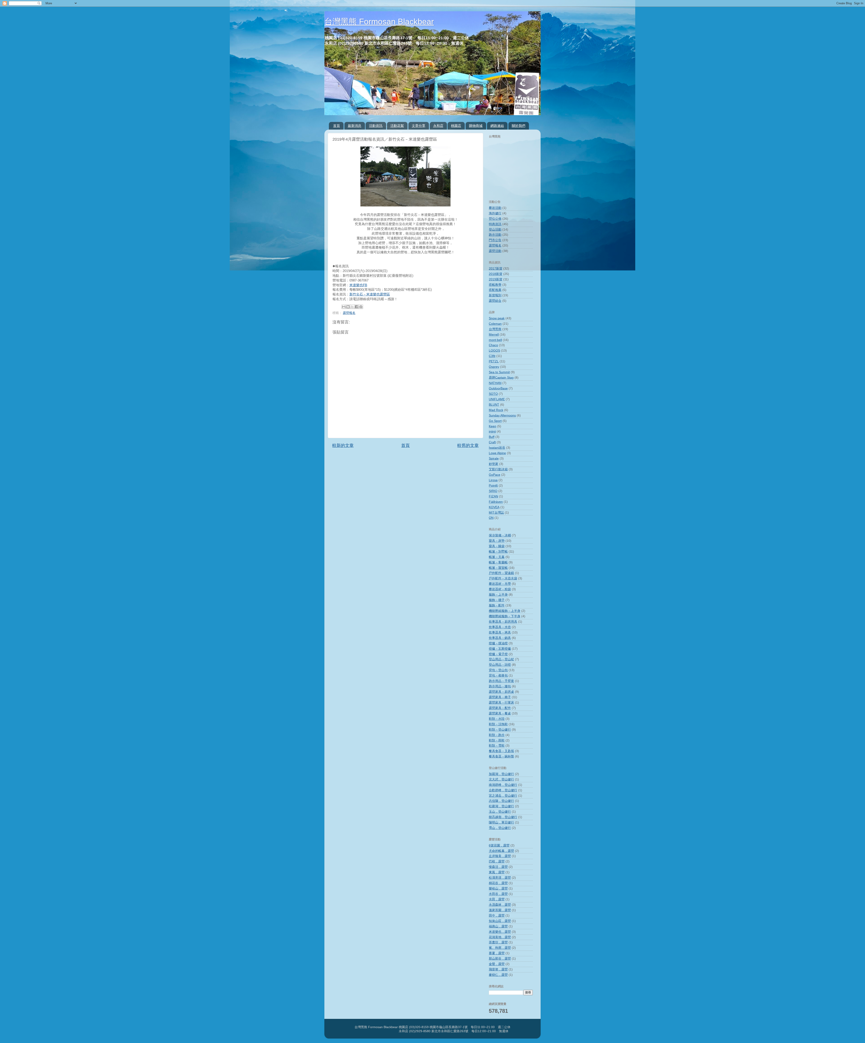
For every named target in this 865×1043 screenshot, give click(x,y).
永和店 (438, 126)
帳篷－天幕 (497, 557)
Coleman (495, 323)
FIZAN (493, 496)
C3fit (492, 356)
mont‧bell (495, 340)
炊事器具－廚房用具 (503, 621)
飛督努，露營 (498, 969)
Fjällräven (496, 501)
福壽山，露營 (498, 926)
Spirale (494, 458)
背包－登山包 (498, 670)
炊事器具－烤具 (500, 632)
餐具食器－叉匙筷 (501, 751)
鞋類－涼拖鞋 (498, 724)
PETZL (494, 361)
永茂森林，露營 (500, 904)
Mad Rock (496, 410)
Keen (492, 426)
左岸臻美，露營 (500, 856)
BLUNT (494, 404)
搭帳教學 (495, 284)
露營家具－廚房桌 (501, 691)
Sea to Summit (499, 372)
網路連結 (497, 126)
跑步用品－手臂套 (501, 681)
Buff (491, 437)
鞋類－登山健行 (500, 729)
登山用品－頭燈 (500, 664)
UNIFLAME (497, 399)
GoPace (494, 474)
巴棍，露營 (497, 861)
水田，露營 (497, 899)
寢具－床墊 (497, 540)
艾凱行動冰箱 (498, 469)
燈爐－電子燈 (498, 654)
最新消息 (354, 126)
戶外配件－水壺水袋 (503, 578)
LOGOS (494, 350)
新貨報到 (495, 295)
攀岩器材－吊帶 (500, 584)
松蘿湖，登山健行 (501, 806)
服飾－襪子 (497, 600)
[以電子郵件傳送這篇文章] (343, 306)
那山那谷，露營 (500, 958)
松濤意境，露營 (500, 877)
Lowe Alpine (497, 453)
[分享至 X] (352, 306)
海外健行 (495, 213)
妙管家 (493, 464)
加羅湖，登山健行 (501, 774)
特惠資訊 (495, 224)
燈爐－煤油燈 (498, 643)
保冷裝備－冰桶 (500, 535)
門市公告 (495, 240)
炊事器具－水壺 (500, 627)
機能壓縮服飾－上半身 (504, 611)
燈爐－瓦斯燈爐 (500, 648)
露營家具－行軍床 (501, 702)
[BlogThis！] (348, 306)
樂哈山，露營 (498, 888)
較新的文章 (343, 445)
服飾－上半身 (498, 594)
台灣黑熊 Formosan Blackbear (379, 21)
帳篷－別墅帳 (498, 551)
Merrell (494, 334)
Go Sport (495, 421)
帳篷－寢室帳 (498, 568)
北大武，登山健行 (501, 779)
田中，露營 (497, 915)
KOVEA (494, 507)
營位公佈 (495, 218)
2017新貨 (495, 268)
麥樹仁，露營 (498, 975)
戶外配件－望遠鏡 (501, 573)
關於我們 (518, 126)
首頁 (336, 126)
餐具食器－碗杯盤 (501, 756)
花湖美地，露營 (500, 937)
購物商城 (476, 126)
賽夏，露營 (497, 953)
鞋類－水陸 (497, 718)
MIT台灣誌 (496, 512)
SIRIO (493, 491)
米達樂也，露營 (500, 931)
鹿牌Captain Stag (501, 377)
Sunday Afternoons (502, 415)
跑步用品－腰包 (500, 686)
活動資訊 (375, 126)
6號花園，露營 (499, 845)
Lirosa (493, 480)
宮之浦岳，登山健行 (503, 795)
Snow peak (497, 318)
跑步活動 (495, 234)
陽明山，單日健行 (501, 822)
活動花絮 (397, 126)
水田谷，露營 (498, 894)
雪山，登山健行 (500, 828)
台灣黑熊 (495, 329)
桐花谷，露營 (498, 883)
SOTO (493, 394)
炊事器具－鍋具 (500, 638)
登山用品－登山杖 (501, 659)
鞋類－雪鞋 (497, 745)
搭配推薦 (495, 290)
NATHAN (495, 383)
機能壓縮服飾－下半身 (504, 616)
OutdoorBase (498, 388)
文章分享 (418, 126)
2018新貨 (495, 274)
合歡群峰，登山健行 (503, 790)
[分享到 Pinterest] (361, 306)
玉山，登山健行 (500, 811)
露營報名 (349, 313)
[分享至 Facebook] (356, 306)
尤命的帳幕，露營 (501, 851)
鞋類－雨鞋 (497, 740)
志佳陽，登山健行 (501, 801)
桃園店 (456, 126)
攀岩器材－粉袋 (500, 589)
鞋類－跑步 (497, 735)
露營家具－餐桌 (500, 713)
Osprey (494, 366)
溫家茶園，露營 (500, 910)
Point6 (493, 485)
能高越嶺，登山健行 (503, 817)
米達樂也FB (358, 285)
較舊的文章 (468, 445)
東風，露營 (497, 872)
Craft (492, 442)
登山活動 (495, 229)
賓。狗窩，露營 (500, 947)
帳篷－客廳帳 (498, 562)
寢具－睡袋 (497, 546)
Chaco (493, 345)
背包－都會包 (498, 675)
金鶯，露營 (497, 964)
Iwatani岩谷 (497, 447)
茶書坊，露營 (498, 942)
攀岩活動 (495, 208)
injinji (492, 431)
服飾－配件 (497, 605)
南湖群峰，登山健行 (503, 785)
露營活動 (495, 251)
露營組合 (495, 300)
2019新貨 (495, 279)
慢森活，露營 (498, 867)
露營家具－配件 (500, 708)
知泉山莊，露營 (500, 921)
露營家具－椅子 (500, 697)
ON (491, 517)
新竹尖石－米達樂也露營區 (369, 294)
